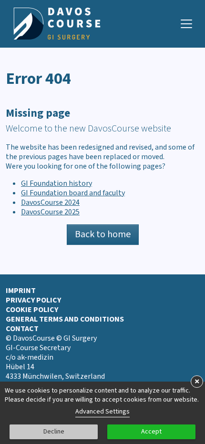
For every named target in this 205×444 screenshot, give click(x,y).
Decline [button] (53, 431)
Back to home (103, 234)
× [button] (197, 381)
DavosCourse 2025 (50, 212)
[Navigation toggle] (186, 24)
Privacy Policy (33, 300)
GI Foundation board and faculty (73, 193)
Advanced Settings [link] (102, 411)
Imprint (21, 290)
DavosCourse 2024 (50, 202)
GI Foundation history (56, 183)
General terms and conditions (65, 319)
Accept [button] (151, 431)
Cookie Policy (32, 309)
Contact (22, 328)
